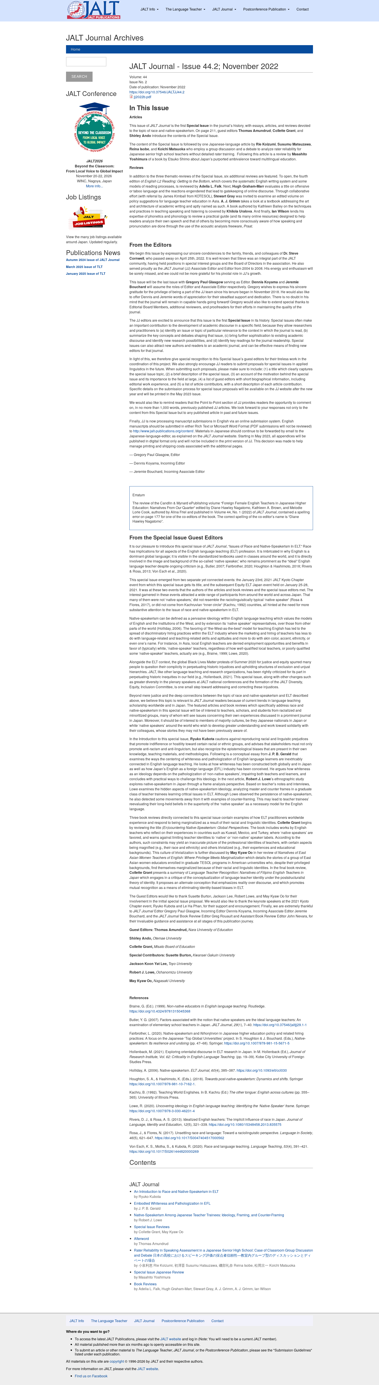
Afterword (141, 1238)
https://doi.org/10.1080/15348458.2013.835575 (245, 1124)
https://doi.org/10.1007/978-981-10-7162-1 (162, 1083)
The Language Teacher (184, 9)
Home (75, 49)
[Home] (98, 10)
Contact (303, 9)
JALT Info (148, 9)
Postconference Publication (264, 9)
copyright (117, 1361)
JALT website (170, 1338)
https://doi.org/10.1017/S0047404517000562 (189, 1137)
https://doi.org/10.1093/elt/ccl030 (262, 1070)
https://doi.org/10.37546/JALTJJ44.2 (156, 91)
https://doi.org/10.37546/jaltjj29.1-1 (280, 1024)
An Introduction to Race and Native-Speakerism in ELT (176, 1191)
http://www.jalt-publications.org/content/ (163, 430)
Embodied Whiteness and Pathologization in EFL (172, 1203)
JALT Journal (222, 9)
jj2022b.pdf (142, 96)
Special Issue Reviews (152, 1226)
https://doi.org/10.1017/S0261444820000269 (164, 1151)
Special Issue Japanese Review (159, 1272)
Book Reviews (145, 1283)
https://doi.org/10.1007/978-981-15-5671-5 (257, 1043)
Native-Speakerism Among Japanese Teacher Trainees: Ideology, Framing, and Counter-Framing (209, 1214)
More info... (94, 185)
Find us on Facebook (91, 1375)
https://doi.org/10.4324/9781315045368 (159, 1011)
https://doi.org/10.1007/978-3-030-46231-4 (162, 1110)
